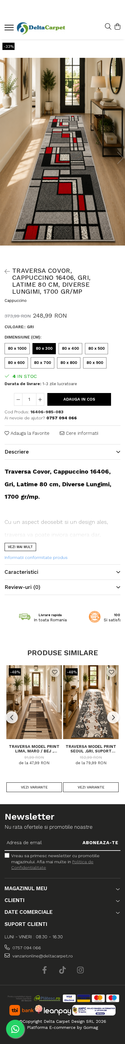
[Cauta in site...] (108, 27)
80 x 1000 (17, 348)
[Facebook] (44, 970)
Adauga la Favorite (29, 433)
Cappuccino (16, 300)
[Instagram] (80, 970)
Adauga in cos (79, 399)
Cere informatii (81, 433)
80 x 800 (68, 362)
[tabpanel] (62, 152)
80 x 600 (16, 362)
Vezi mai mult (20, 547)
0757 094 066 (26, 947)
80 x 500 (96, 348)
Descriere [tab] (17, 452)
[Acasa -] (41, 28)
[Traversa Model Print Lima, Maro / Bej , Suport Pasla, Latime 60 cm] (34, 702)
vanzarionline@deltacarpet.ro (42, 955)
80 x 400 (70, 348)
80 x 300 (44, 348)
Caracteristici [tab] (21, 572)
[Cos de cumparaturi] (117, 27)
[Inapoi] (4, 271)
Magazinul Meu (26, 888)
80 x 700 (42, 362)
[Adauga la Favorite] (54, 672)
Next (120, 158)
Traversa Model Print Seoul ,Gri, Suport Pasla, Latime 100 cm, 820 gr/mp (90, 748)
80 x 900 (94, 362)
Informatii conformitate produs (36, 557)
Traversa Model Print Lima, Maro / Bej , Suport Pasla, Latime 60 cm (34, 748)
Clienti (15, 900)
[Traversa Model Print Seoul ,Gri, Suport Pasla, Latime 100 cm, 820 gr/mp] (91, 702)
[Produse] (10, 29)
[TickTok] (62, 970)
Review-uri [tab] (22, 587)
